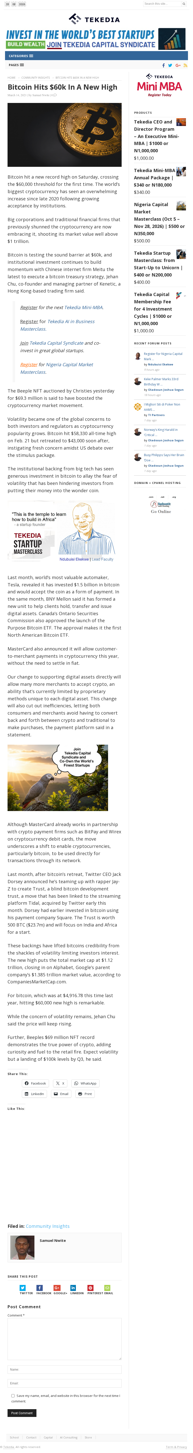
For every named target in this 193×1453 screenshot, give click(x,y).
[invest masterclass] (64, 568)
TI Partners (156, 415)
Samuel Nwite (40, 95)
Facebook (43, 1293)
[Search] (184, 4)
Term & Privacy (176, 1447)
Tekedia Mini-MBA (83, 307)
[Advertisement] (65, 1173)
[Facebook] (163, 65)
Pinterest (95, 1293)
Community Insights (35, 77)
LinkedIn (77, 1293)
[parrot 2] (58, 815)
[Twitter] (169, 65)
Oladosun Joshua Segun (166, 389)
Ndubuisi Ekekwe (160, 364)
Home (12, 77)
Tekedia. (9, 1447)
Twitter (26, 1293)
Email (108, 1293)
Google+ (60, 1293)
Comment (16, 1315)
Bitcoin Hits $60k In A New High (62, 87)
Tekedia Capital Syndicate (55, 343)
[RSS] (184, 65)
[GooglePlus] (177, 65)
